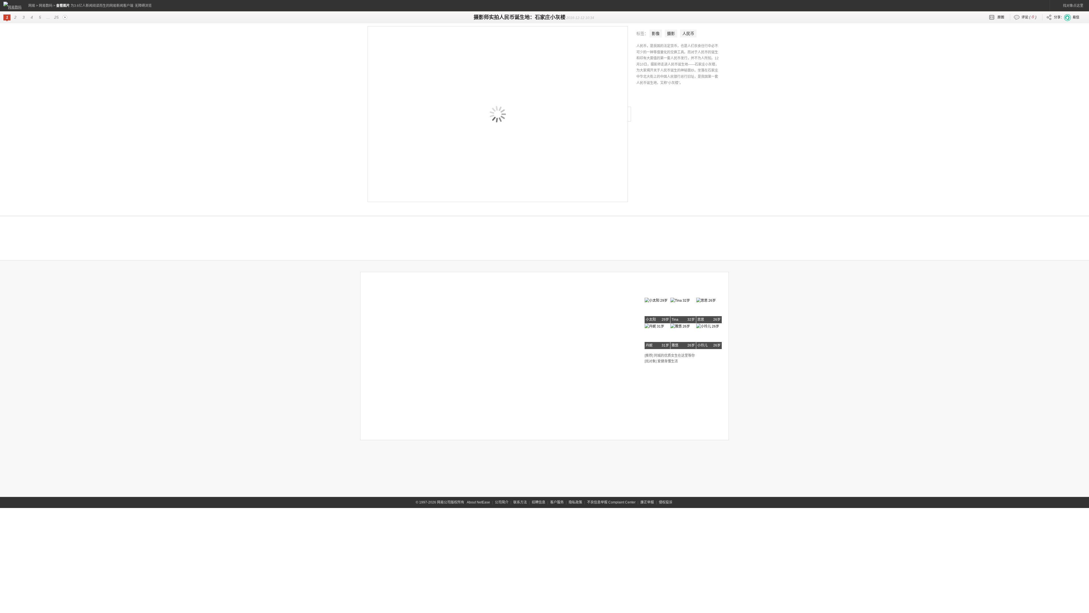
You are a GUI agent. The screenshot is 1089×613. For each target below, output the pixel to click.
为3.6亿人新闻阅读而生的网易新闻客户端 (102, 6)
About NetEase (478, 502)
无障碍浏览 (143, 6)
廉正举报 (647, 502)
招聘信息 (538, 502)
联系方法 (520, 502)
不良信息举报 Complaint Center (611, 502)
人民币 (688, 33)
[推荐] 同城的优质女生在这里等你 (670, 356)
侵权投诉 (665, 502)
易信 (1076, 17)
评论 (1029, 17)
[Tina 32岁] (680, 300)
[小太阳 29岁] (656, 300)
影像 (656, 33)
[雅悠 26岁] (680, 326)
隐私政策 (575, 502)
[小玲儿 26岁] (707, 326)
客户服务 (557, 502)
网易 (31, 6)
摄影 (671, 33)
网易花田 (659, 289)
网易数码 (45, 6)
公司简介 (501, 502)
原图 (1000, 17)
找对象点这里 (1073, 6)
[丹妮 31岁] (654, 326)
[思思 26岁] (706, 300)
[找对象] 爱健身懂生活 (661, 361)
